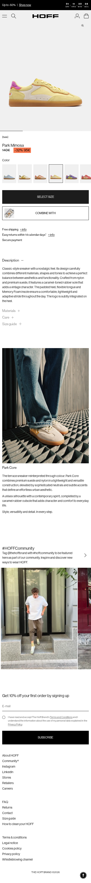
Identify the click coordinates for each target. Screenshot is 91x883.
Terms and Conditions (61, 717)
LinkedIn (7, 772)
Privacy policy (11, 854)
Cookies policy (12, 848)
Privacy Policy (15, 724)
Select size (45, 196)
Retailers (8, 783)
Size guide (9, 818)
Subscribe (45, 737)
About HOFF (10, 755)
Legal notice (10, 843)
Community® (10, 761)
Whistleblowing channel (17, 859)
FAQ (5, 802)
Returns (7, 807)
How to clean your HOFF (18, 824)
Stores (6, 777)
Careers (7, 788)
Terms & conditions (14, 837)
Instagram (8, 766)
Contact (7, 813)
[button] (83, 875)
